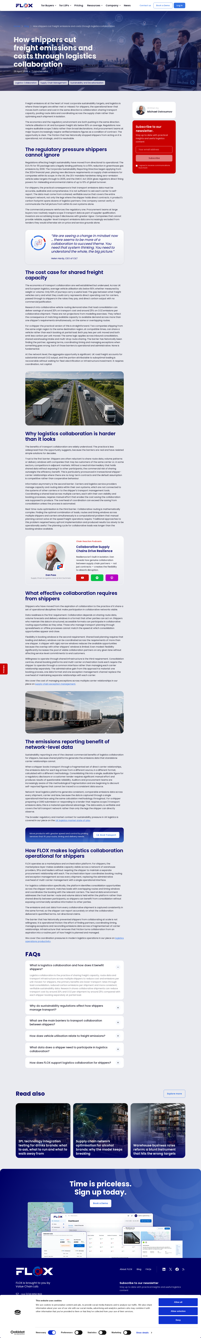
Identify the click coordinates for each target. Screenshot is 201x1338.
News (127, 5)
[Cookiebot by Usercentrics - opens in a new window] (18, 1333)
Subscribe (154, 158)
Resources (93, 5)
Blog (26, 26)
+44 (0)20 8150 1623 (31, 1294)
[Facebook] (177, 1269)
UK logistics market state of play (72, 820)
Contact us (145, 5)
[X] (170, 1269)
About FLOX (126, 1269)
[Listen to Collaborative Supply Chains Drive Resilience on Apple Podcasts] (112, 577)
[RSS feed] (183, 1269)
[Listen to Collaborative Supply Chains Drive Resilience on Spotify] (97, 577)
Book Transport (108, 835)
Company (112, 5)
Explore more (174, 1093)
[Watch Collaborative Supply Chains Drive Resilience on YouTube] (82, 577)
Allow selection (178, 1311)
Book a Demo (163, 5)
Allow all (178, 1302)
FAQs (148, 1269)
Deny (178, 1320)
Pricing (78, 5)
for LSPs (64, 5)
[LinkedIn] (164, 1269)
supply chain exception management (55, 684)
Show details (142, 1332)
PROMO (3, 669)
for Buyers (47, 5)
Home (17, 26)
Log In (180, 5)
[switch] (78, 1332)
